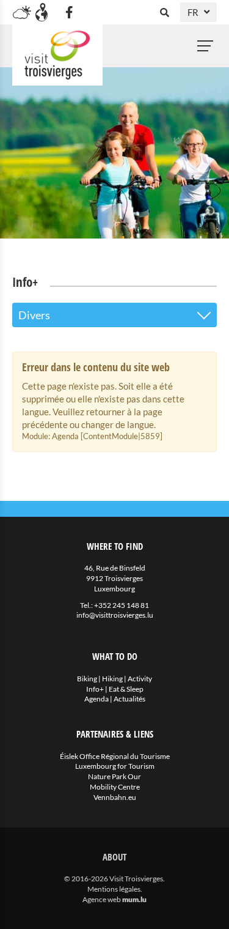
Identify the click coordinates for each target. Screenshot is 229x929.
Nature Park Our (114, 776)
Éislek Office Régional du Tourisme (115, 756)
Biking (87, 678)
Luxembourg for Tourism (114, 766)
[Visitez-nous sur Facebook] (69, 12)
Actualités (129, 698)
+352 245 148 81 (121, 605)
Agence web (101, 899)
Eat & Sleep (126, 689)
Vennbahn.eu (114, 797)
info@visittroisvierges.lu (114, 615)
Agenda (96, 698)
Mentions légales (113, 889)
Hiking (112, 678)
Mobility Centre (115, 786)
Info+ (95, 689)
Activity (140, 678)
